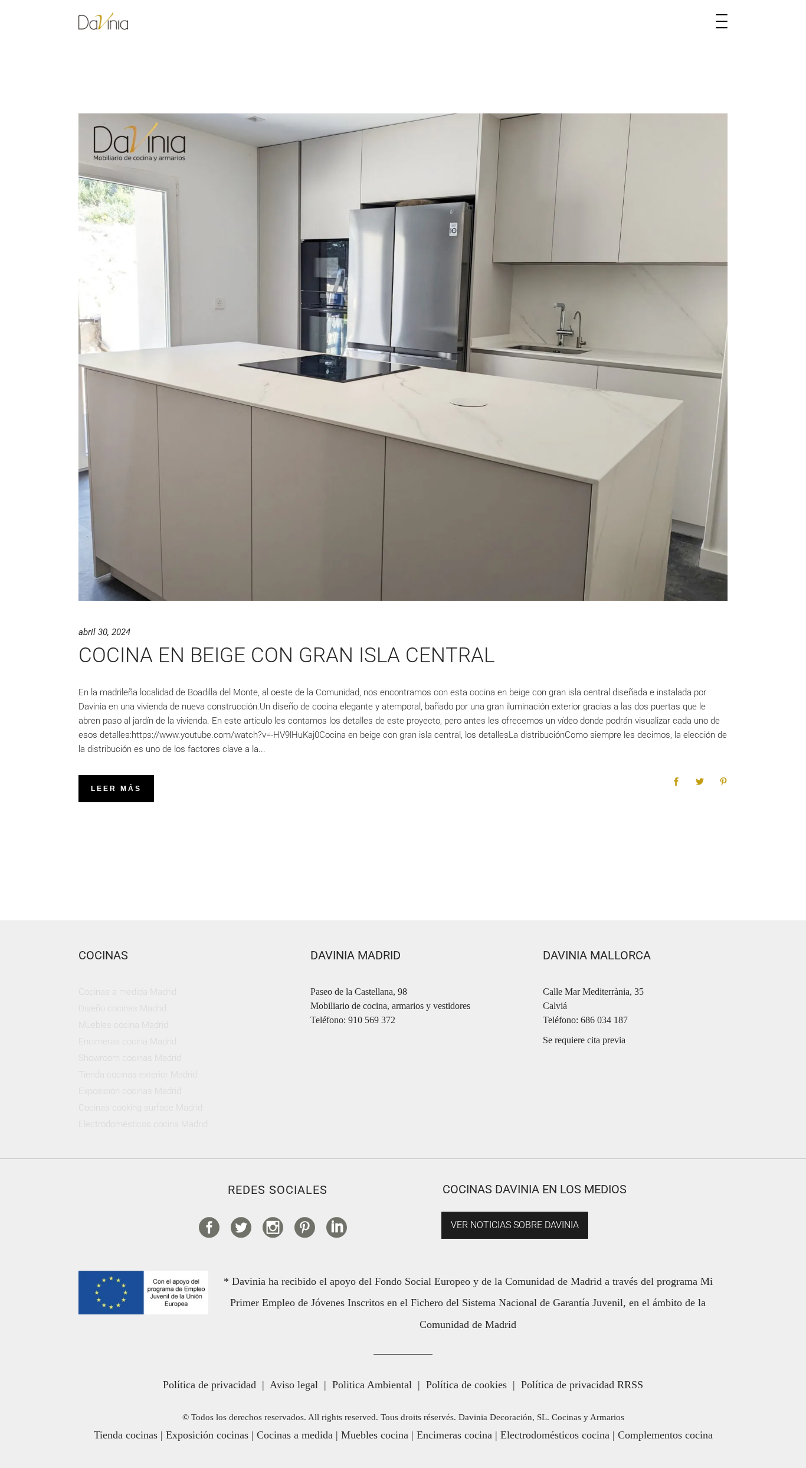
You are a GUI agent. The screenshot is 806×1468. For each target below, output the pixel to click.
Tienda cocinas (126, 1435)
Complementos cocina (665, 1435)
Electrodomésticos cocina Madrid (143, 1124)
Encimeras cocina (454, 1435)
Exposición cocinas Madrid (129, 1091)
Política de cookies (466, 1385)
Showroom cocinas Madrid (129, 1058)
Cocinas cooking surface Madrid (140, 1107)
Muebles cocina (374, 1435)
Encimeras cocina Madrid (127, 1041)
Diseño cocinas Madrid (122, 1008)
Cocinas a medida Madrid (127, 992)
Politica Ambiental (372, 1385)
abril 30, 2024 (104, 632)
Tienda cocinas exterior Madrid (137, 1074)
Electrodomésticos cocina (555, 1435)
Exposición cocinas (207, 1435)
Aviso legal (294, 1385)
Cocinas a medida (295, 1435)
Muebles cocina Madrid (123, 1025)
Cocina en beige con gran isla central (286, 655)
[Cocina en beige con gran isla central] (403, 357)
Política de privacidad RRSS (582, 1385)
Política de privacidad (209, 1385)
